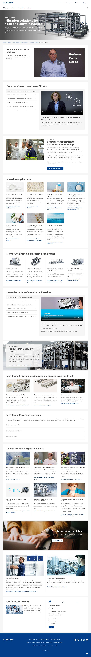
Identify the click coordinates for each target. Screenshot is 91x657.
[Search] (87, 8)
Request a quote (54, 608)
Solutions (9, 42)
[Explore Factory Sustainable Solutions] (66, 566)
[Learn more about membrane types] (45, 386)
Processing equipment (34, 42)
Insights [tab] (13, 7)
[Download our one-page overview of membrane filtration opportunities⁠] (73, 490)
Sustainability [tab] (21, 7)
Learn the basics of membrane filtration (28, 292)
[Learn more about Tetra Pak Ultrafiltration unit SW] (76, 262)
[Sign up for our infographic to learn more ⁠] (45, 490)
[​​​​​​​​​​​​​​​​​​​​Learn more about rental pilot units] (15, 262)
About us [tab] (30, 7)
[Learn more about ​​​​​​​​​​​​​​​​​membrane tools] (73, 386)
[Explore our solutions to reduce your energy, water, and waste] (25, 566)
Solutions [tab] (5, 7)
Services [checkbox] (53, 623)
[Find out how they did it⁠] (18, 459)
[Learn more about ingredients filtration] (55, 187)
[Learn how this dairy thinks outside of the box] (45, 459)
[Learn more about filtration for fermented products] (76, 187)
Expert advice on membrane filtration (27, 86)
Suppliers (70, 2)
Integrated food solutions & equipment (20, 42)
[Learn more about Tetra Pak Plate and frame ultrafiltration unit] (55, 262)
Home (4, 42)
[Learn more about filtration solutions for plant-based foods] (35, 218)
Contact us (57, 2)
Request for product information (58, 611)
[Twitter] (81, 640)
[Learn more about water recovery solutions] (55, 218)
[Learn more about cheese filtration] (15, 218)
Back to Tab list (11, 337)
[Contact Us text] (87, 653)
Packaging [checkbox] (53, 618)
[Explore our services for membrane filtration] (18, 386)
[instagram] (84, 640)
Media (66, 2)
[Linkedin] (75, 640)
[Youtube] (87, 640)
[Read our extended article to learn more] (73, 459)
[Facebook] (78, 640)
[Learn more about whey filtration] (35, 187)
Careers (62, 2)
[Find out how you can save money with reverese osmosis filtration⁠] (18, 490)
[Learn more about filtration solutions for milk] (15, 187)
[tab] (22, 91)
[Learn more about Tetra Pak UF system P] (35, 262)
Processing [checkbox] (53, 621)
